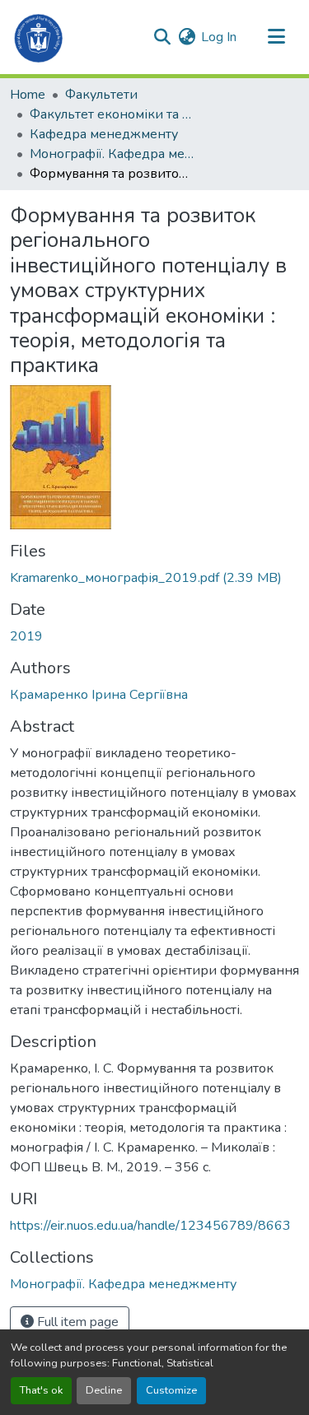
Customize (171, 1390)
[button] (39, 37)
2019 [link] (26, 636)
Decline (104, 1390)
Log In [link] (218, 37)
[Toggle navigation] (276, 37)
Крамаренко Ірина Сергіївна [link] (99, 695)
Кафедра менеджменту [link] (104, 134)
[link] (154, 578)
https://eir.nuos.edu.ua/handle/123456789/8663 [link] (150, 1226)
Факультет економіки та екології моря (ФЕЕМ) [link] (112, 114)
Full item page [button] (76, 1322)
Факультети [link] (101, 95)
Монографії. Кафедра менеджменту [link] (112, 154)
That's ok (41, 1390)
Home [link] (27, 95)
